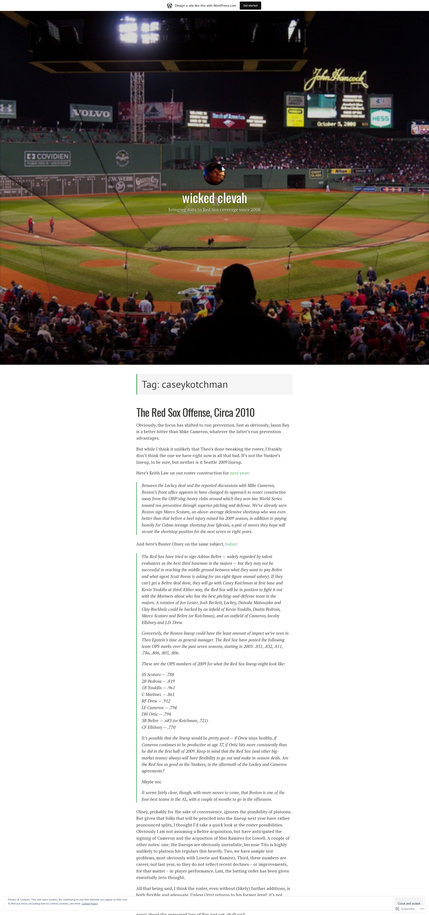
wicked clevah (214, 197)
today (230, 544)
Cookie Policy (90, 903)
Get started (250, 5)
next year (239, 473)
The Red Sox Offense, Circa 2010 (195, 412)
